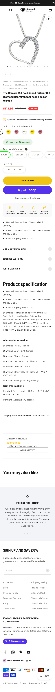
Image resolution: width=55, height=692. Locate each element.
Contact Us (9, 608)
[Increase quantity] (20, 169)
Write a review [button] (27, 449)
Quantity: (8, 163)
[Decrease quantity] (9, 169)
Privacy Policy (10, 593)
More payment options (27, 198)
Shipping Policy (39, 582)
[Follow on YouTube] (28, 652)
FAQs (6, 603)
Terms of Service (12, 598)
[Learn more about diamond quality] (26, 149)
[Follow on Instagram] (13, 652)
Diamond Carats (39, 608)
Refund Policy (38, 587)
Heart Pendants (39, 82)
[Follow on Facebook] (5, 652)
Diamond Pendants (20, 82)
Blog (5, 587)
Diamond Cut (38, 593)
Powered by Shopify (38, 683)
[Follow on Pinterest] (21, 652)
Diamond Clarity (39, 598)
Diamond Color (39, 603)
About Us (8, 582)
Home (5, 82)
